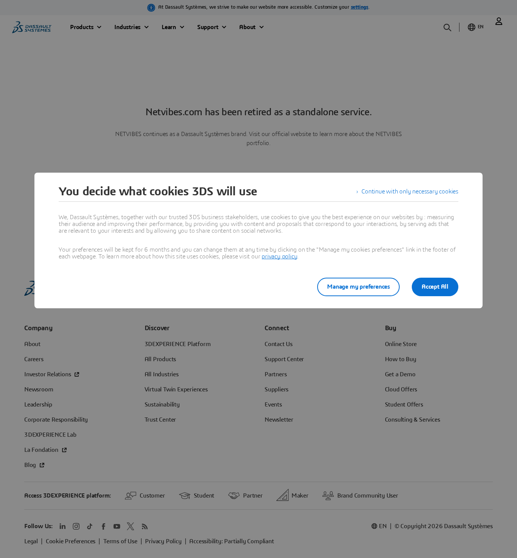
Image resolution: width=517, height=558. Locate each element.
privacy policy (279, 256)
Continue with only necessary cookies (409, 192)
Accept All (435, 287)
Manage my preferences (358, 287)
